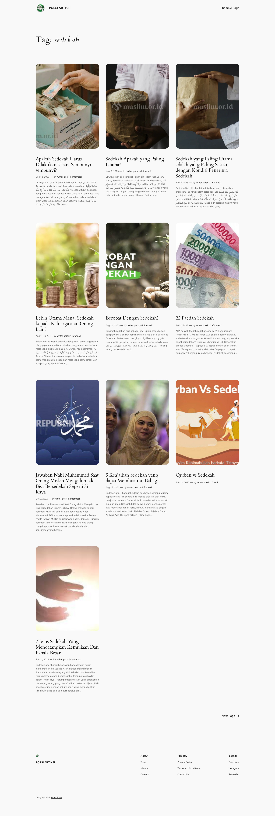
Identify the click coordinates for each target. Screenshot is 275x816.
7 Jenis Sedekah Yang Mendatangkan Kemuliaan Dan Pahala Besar (67, 647)
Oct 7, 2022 (42, 498)
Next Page (230, 715)
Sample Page (230, 8)
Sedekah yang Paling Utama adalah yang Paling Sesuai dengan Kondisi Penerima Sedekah (204, 167)
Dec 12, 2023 (42, 176)
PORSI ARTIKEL (60, 8)
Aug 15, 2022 (113, 487)
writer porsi (63, 176)
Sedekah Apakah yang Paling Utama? (135, 162)
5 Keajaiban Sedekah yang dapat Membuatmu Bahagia (133, 478)
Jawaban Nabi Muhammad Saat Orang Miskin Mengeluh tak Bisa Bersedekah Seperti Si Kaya (67, 483)
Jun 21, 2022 (42, 659)
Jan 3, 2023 (182, 325)
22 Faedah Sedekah (195, 318)
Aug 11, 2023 (42, 335)
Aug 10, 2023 (113, 325)
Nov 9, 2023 (112, 171)
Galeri (215, 482)
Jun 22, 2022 (182, 482)
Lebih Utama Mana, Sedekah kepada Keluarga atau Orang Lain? (65, 323)
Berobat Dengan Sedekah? (132, 318)
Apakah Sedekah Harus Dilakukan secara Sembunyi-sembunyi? (64, 164)
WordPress (56, 797)
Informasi (77, 176)
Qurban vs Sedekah (195, 475)
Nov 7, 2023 (182, 182)
